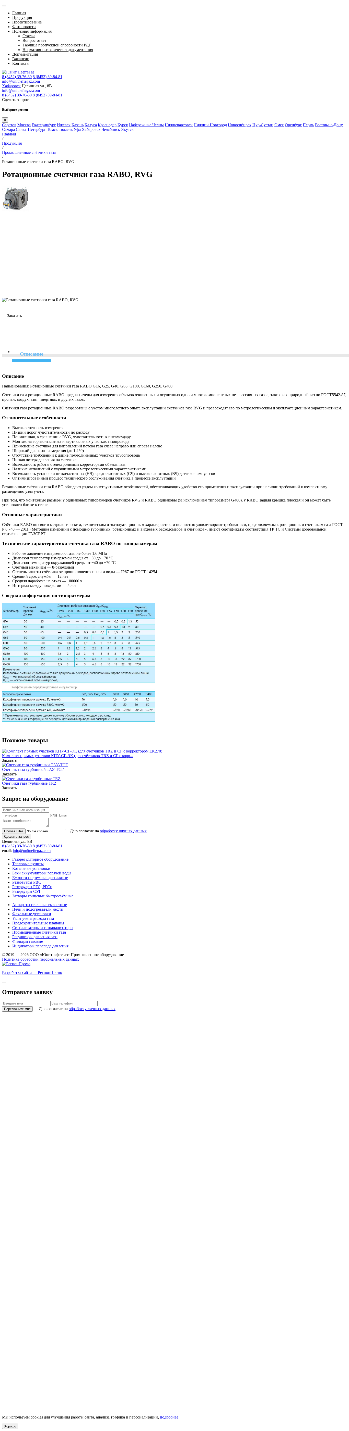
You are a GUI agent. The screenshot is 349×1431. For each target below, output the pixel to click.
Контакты (20, 63)
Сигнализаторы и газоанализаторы (42, 927)
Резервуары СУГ (26, 891)
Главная (19, 13)
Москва (24, 125)
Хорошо (10, 1426)
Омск (279, 125)
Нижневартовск (179, 125)
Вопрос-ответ (34, 40)
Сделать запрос (16, 836)
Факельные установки (31, 914)
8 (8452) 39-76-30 (17, 76)
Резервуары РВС (26, 882)
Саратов (9, 125)
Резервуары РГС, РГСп (32, 887)
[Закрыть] (4, 982)
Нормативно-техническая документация (57, 49)
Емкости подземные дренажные (40, 877)
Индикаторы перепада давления (40, 946)
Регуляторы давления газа (34, 937)
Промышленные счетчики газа (39, 932)
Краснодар (107, 125)
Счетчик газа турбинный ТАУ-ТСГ (33, 769)
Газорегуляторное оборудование (40, 859)
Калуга (91, 125)
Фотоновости (24, 26)
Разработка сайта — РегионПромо (32, 972)
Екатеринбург (44, 125)
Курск (123, 125)
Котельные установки (31, 868)
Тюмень (66, 129)
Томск (52, 129)
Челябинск (110, 129)
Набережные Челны (146, 125)
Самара (8, 129)
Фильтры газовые (27, 941)
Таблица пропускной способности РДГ (56, 45)
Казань (78, 125)
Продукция (22, 17)
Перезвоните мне (17, 1009)
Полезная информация (32, 31)
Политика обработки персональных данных (40, 959)
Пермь (308, 125)
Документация (25, 54)
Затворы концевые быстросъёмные (42, 896)
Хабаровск (11, 86)
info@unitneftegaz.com (21, 81)
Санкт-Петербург (31, 129)
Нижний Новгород (210, 125)
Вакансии (20, 59)
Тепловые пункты (28, 864)
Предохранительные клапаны (38, 923)
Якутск (127, 129)
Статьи (28, 36)
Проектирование (27, 22)
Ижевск (64, 125)
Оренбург (293, 125)
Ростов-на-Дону (329, 125)
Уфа (77, 129)
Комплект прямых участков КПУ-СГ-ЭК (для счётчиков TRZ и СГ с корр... (67, 756)
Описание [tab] (31, 354)
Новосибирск (239, 125)
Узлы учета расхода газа (33, 918)
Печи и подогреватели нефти (37, 909)
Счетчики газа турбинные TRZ (29, 783)
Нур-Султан (262, 125)
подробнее (169, 1417)
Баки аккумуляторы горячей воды (41, 873)
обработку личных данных (123, 831)
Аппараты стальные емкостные (39, 904)
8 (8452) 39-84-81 (47, 76)
